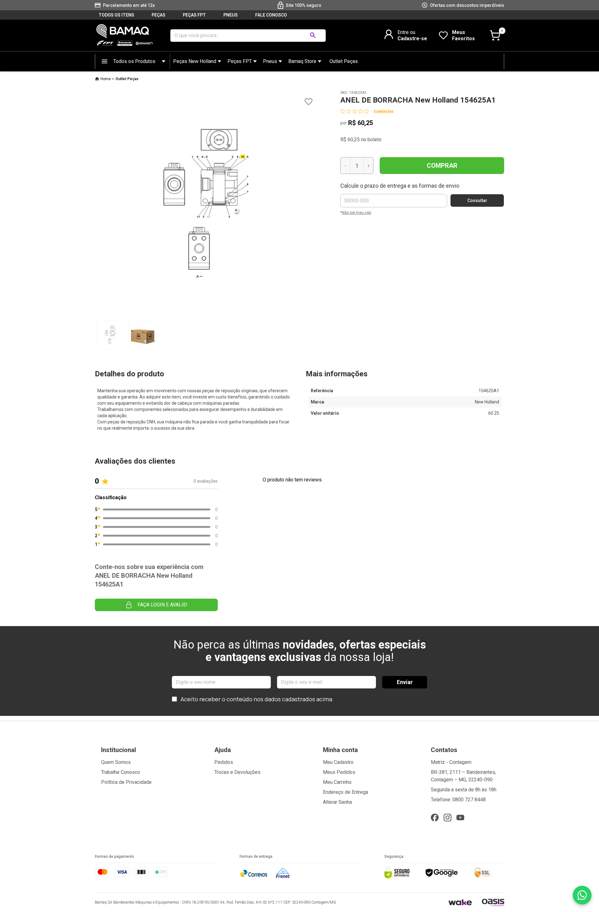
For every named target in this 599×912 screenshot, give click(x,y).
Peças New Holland (194, 61)
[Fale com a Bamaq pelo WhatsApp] (582, 895)
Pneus (270, 61)
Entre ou (406, 32)
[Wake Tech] (460, 902)
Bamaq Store (302, 61)
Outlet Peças (343, 61)
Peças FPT (239, 61)
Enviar (405, 682)
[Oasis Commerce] (493, 902)
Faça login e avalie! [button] (162, 605)
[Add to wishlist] (308, 102)
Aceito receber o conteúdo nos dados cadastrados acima (256, 699)
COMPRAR (442, 165)
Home (105, 79)
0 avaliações (383, 111)
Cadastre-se (412, 38)
